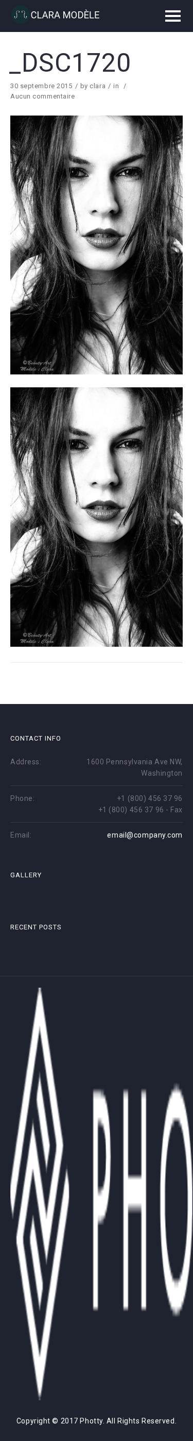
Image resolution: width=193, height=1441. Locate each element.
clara (98, 86)
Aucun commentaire (42, 96)
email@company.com (145, 835)
